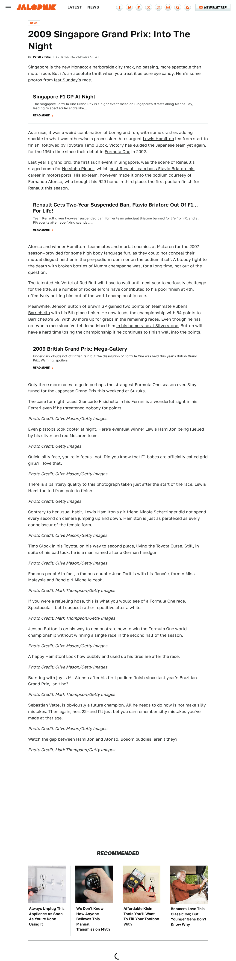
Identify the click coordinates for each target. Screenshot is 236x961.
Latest (75, 7)
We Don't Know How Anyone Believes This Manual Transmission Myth (93, 918)
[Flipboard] (139, 7)
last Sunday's (67, 79)
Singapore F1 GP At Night (64, 97)
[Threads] (158, 7)
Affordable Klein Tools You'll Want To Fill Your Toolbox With (141, 916)
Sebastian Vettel (44, 705)
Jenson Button (66, 306)
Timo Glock (95, 145)
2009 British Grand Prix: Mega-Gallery (80, 349)
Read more (41, 115)
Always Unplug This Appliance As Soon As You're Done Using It (47, 916)
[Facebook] (119, 7)
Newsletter (215, 7)
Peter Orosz (41, 56)
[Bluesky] (129, 7)
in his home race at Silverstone (147, 325)
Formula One (117, 151)
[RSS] (187, 7)
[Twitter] (148, 7)
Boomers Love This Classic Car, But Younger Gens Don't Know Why (188, 916)
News (93, 7)
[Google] (177, 7)
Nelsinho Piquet (78, 168)
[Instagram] (168, 7)
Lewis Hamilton (158, 138)
